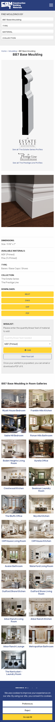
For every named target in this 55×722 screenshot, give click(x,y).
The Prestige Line (10, 282)
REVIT (27, 294)
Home (4, 51)
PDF (27, 313)
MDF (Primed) (8, 254)
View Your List (27, 356)
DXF (27, 307)
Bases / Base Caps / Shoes (14, 268)
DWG (27, 300)
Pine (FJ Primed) (9, 258)
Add (29, 350)
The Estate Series (10, 278)
